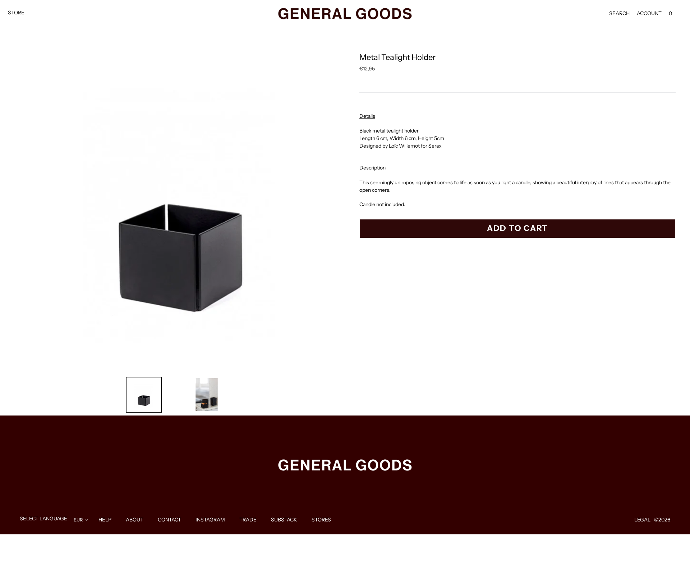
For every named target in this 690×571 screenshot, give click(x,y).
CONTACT (169, 519)
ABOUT (134, 519)
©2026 (662, 519)
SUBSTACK (284, 519)
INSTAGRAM (210, 519)
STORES (321, 519)
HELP (104, 519)
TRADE (248, 519)
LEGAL (642, 519)
